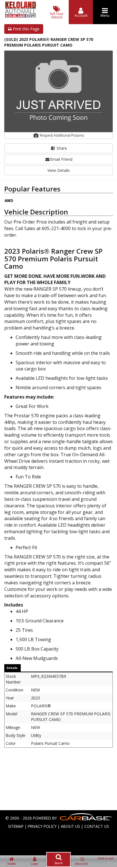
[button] (107, 55)
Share (61, 148)
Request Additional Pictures (61, 135)
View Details (58, 170)
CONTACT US (96, 826)
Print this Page (25, 29)
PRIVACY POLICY (42, 826)
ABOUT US (70, 826)
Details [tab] (12, 668)
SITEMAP (16, 826)
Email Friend (61, 159)
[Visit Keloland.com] (20, 16)
